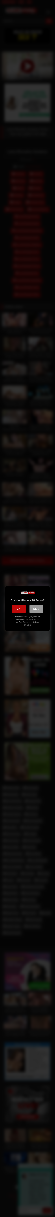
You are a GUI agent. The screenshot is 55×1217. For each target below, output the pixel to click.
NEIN (36, 609)
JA (18, 609)
